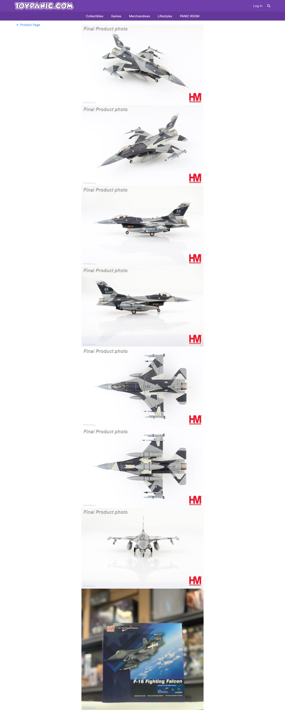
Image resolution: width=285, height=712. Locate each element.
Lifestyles (165, 16)
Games (116, 16)
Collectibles (94, 16)
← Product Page (28, 25)
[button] (268, 6)
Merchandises (139, 16)
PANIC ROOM (189, 16)
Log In (257, 6)
